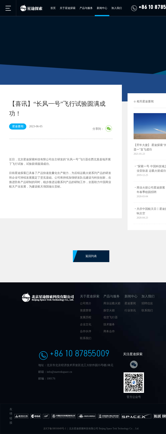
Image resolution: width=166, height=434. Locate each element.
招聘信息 (147, 303)
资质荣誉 (85, 310)
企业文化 (85, 324)
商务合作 (109, 331)
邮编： (42, 378)
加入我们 (116, 8)
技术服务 (109, 324)
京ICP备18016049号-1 (54, 428)
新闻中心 (102, 8)
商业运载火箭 (111, 303)
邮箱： (42, 371)
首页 (53, 8)
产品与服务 (86, 8)
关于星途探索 (68, 8)
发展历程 (85, 317)
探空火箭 (109, 310)
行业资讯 (130, 310)
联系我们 (85, 338)
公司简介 (85, 303)
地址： (42, 365)
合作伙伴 (85, 331)
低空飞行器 (110, 317)
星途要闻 (130, 303)
